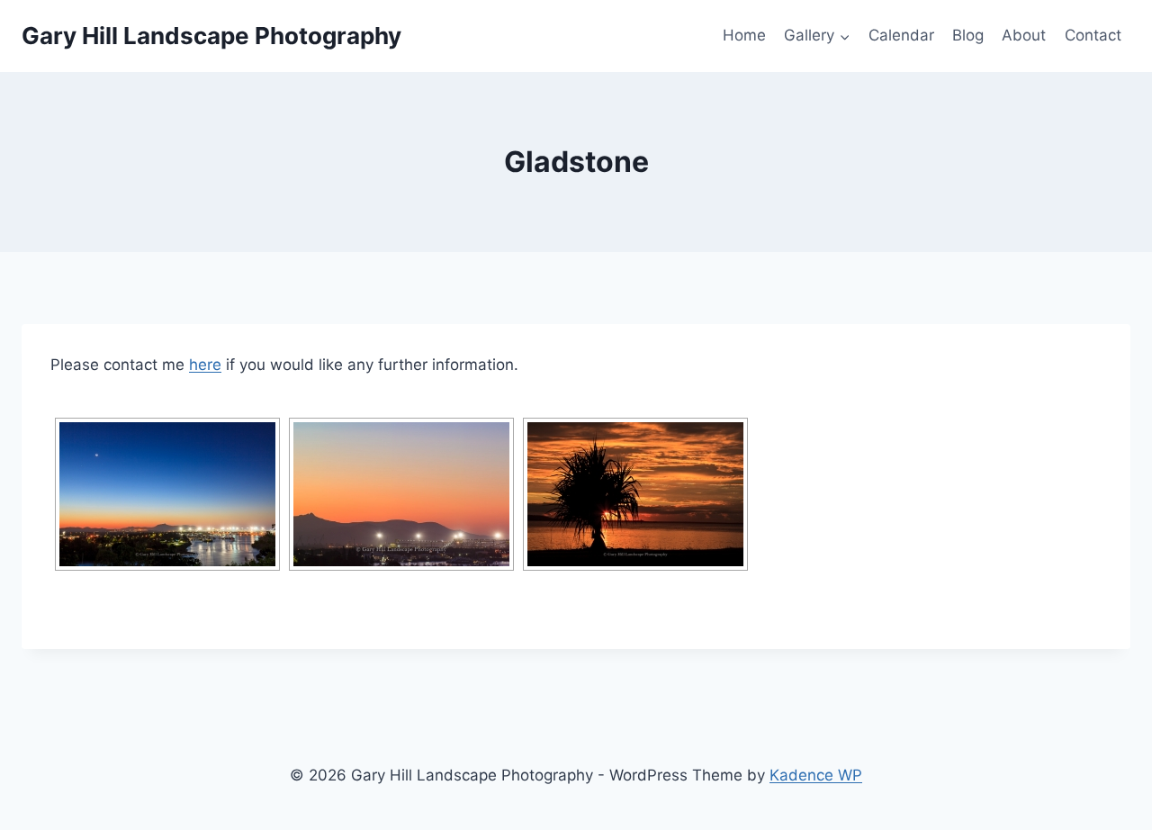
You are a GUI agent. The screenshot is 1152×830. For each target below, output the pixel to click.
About (1024, 35)
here (205, 365)
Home (744, 35)
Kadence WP (816, 775)
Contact (1093, 35)
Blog (968, 35)
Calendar (901, 35)
